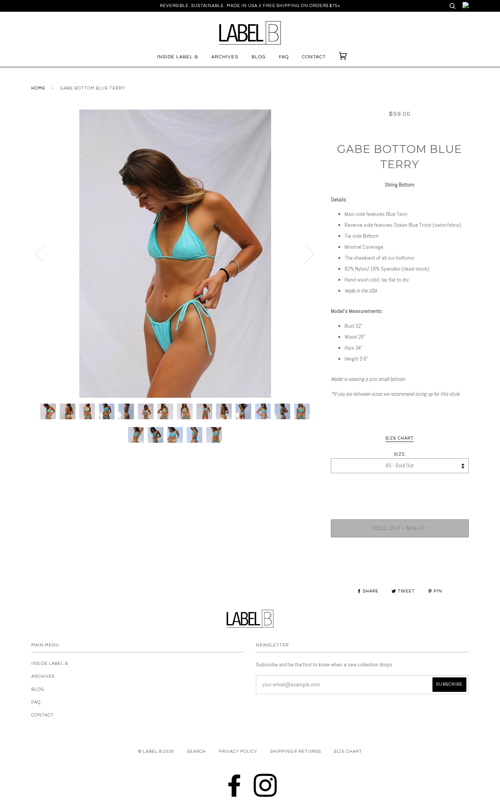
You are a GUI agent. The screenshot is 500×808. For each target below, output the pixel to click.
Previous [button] (44, 253)
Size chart (348, 751)
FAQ (284, 56)
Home (38, 88)
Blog (259, 56)
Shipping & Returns (295, 751)
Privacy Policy (238, 751)
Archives (224, 56)
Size (399, 454)
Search (196, 751)
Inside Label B (177, 56)
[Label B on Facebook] (234, 784)
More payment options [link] (399, 570)
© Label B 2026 (156, 751)
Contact (314, 56)
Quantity (399, 487)
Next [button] (305, 253)
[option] (175, 254)
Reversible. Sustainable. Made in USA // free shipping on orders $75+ (250, 6)
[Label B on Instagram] (265, 784)
